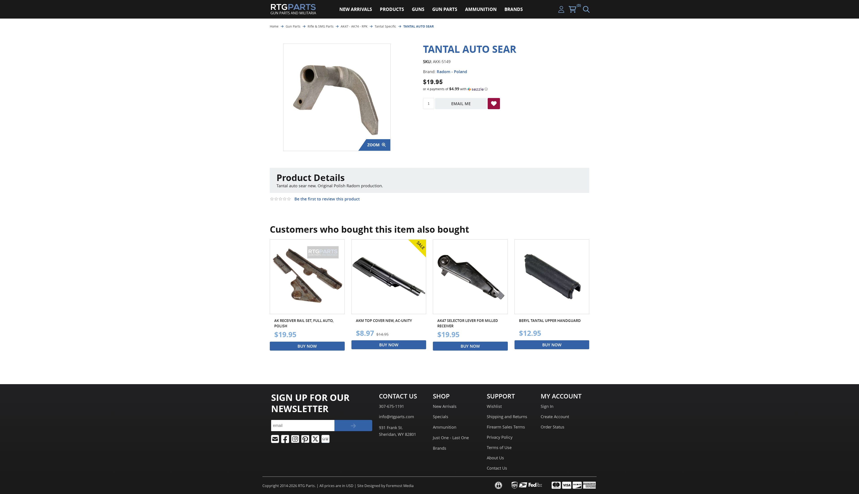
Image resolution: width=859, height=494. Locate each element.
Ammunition (444, 427)
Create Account (555, 416)
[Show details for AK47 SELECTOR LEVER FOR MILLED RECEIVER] (470, 277)
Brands (439, 448)
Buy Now (307, 346)
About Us (495, 457)
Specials (440, 416)
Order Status (552, 427)
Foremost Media (400, 485)
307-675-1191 (391, 406)
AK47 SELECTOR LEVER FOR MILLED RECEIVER (467, 323)
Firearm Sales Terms (506, 427)
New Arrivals (445, 406)
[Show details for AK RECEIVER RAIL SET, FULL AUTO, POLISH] (307, 277)
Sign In (547, 406)
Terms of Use (499, 447)
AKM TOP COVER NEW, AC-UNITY (384, 320)
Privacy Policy (499, 437)
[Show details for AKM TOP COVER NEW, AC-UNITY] (389, 277)
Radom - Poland (452, 71)
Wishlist (494, 406)
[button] (506, 89)
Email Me (461, 103)
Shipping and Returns (507, 416)
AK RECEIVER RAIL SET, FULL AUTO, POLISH (304, 323)
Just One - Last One (451, 437)
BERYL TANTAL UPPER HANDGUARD (550, 320)
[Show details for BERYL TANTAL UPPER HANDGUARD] (552, 277)
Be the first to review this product (327, 199)
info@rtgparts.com (396, 416)
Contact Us (497, 468)
